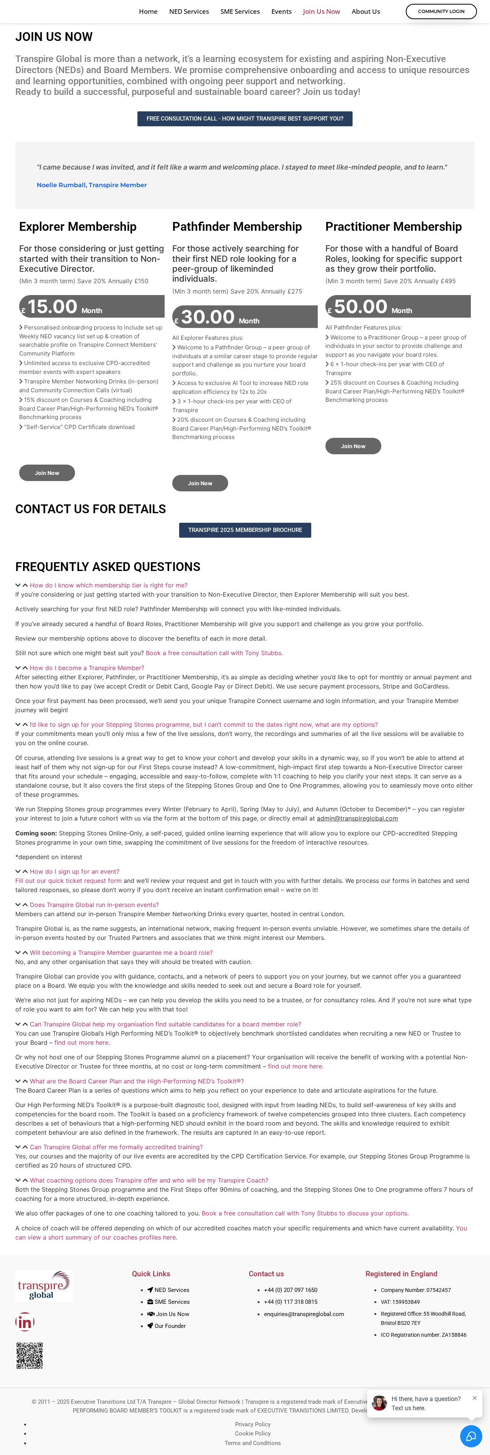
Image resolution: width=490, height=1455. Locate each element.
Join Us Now (321, 11)
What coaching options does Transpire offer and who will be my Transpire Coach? (149, 1180)
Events (281, 11)
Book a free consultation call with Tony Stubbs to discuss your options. (305, 1213)
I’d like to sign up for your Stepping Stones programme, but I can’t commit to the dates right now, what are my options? (204, 724)
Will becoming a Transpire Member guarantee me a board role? (121, 952)
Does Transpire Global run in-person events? (94, 905)
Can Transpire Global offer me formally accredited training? (116, 1147)
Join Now (47, 473)
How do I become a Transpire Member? (87, 668)
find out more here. (82, 1042)
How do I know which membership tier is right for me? (109, 585)
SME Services (240, 11)
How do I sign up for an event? (74, 871)
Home (148, 11)
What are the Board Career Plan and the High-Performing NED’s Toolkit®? (137, 1081)
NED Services (189, 11)
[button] (245, 585)
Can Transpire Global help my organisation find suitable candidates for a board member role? (165, 1024)
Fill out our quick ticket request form (68, 880)
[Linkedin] (24, 1321)
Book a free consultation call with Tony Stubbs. (214, 653)
